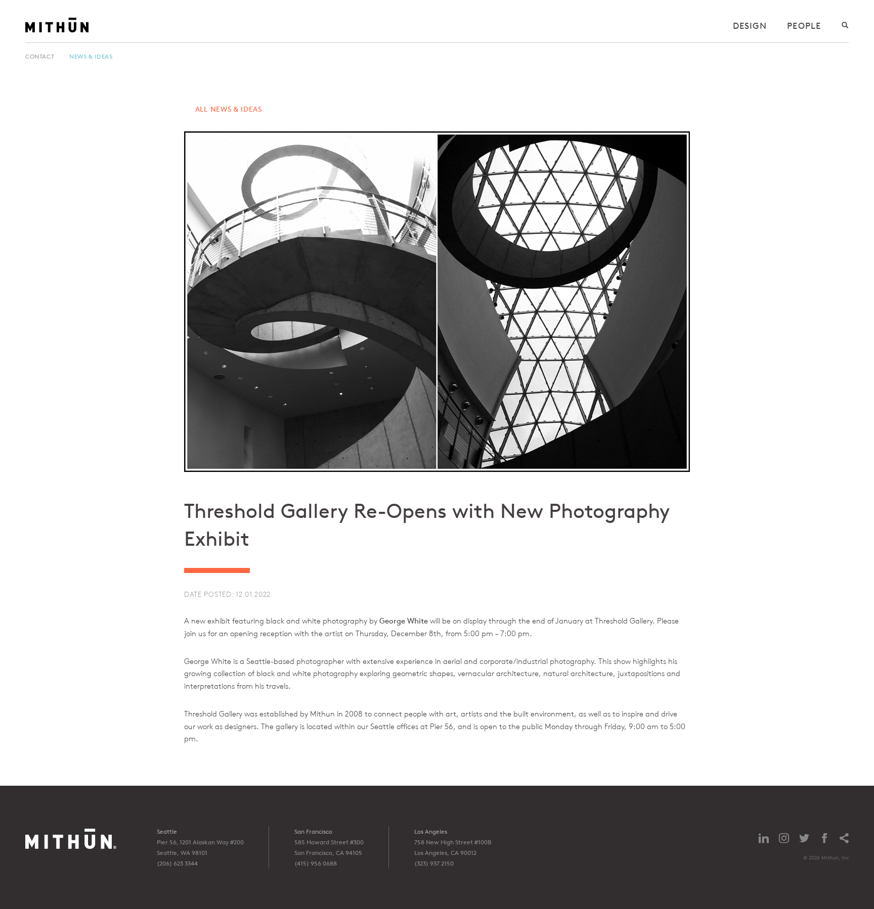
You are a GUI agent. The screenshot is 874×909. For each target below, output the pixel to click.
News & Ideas (90, 56)
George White (403, 621)
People (804, 25)
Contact (39, 56)
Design (750, 25)
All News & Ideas (228, 109)
